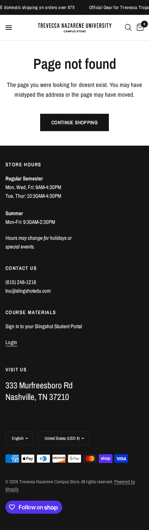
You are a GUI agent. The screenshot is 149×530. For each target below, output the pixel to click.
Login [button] (11, 342)
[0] (139, 27)
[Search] (128, 27)
